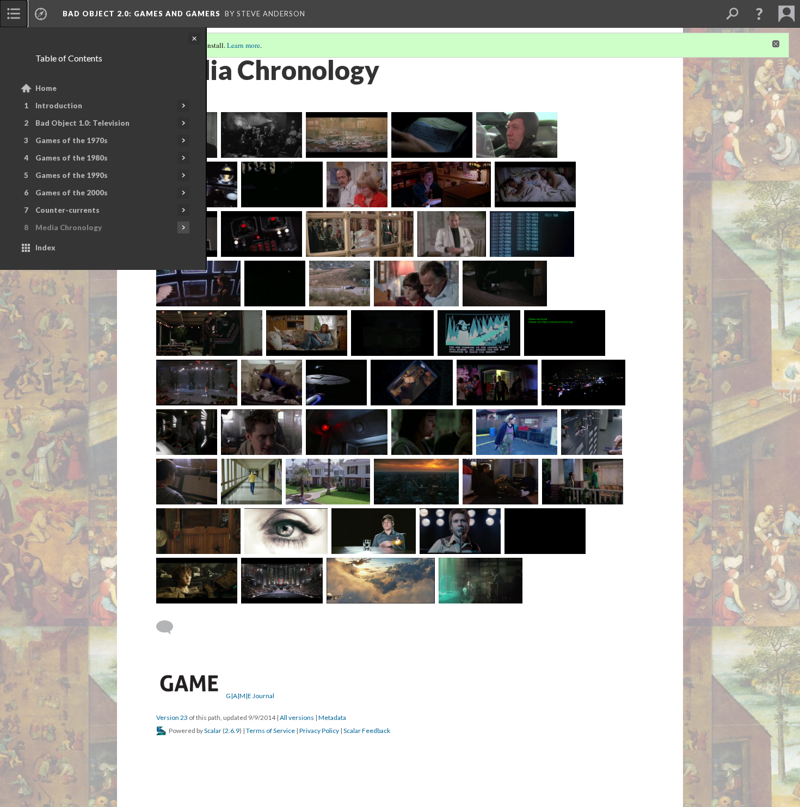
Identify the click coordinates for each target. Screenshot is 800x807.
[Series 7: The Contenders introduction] (516, 432)
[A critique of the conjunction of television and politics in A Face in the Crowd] (261, 135)
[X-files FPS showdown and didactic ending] (431, 432)
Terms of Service (270, 730)
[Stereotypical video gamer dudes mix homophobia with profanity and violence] (583, 382)
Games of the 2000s (71, 192)
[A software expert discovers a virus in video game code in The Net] (412, 382)
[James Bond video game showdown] (451, 234)
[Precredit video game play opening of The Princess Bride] (392, 333)
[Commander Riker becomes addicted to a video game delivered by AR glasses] (271, 382)
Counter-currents (67, 210)
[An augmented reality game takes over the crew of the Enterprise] (336, 382)
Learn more (243, 45)
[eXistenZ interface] (261, 432)
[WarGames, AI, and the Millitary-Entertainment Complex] (198, 283)
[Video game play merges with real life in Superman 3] (261, 234)
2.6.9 (232, 730)
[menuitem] (13, 13)
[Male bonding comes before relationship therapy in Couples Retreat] (198, 531)
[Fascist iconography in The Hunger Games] (282, 580)
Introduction (58, 105)
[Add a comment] (169, 627)
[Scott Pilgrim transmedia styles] (460, 531)
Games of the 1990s (71, 175)
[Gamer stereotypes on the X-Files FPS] (346, 432)
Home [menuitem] (46, 88)
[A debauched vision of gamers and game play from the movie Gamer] (285, 531)
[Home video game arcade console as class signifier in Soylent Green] (346, 135)
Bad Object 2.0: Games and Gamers (141, 13)
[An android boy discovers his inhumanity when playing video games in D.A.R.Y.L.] (306, 333)
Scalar (212, 730)
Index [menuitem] (45, 247)
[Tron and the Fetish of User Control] (441, 184)
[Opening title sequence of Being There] (281, 184)
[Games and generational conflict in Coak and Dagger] (416, 283)
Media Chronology (68, 227)
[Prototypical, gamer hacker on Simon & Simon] (357, 184)
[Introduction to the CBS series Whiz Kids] (274, 283)
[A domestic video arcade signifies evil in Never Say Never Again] (360, 234)
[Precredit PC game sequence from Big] (479, 333)
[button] (759, 13)
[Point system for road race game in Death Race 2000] (516, 135)
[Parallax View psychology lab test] (431, 135)
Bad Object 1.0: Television (82, 123)
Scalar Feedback (366, 730)
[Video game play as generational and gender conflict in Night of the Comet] (505, 283)
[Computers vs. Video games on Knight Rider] (339, 283)
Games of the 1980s (71, 157)
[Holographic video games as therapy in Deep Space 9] (186, 432)
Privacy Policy (319, 730)
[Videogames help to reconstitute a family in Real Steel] (196, 580)
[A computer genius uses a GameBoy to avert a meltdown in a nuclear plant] (591, 432)
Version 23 (172, 717)
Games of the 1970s (71, 140)
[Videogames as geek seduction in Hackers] (497, 382)
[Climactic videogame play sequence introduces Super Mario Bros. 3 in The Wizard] (196, 382)
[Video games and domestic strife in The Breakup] (416, 481)
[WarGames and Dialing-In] (532, 234)
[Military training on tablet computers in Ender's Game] (381, 580)
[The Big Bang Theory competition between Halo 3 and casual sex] (582, 481)
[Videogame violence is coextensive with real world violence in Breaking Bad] (545, 531)
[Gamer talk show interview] (373, 531)
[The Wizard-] (564, 333)
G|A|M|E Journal (250, 696)
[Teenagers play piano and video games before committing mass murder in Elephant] (186, 481)
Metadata (332, 717)
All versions (297, 717)
